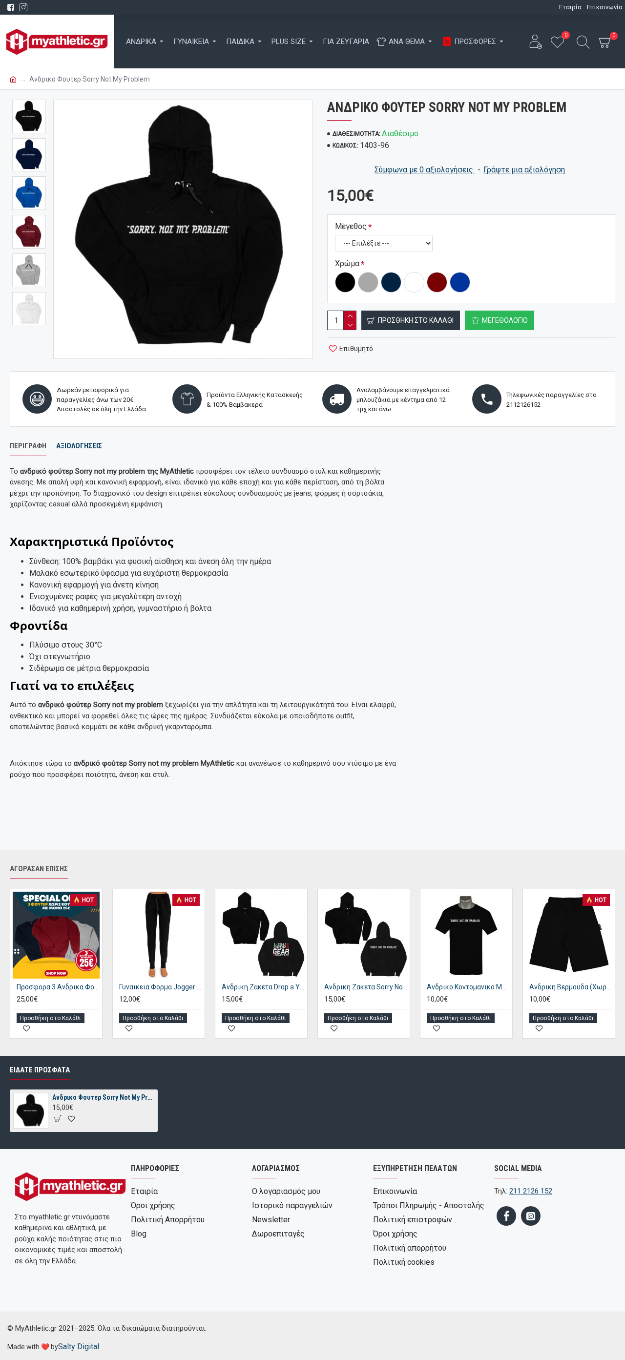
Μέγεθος (351, 226)
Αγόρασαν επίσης (39, 868)
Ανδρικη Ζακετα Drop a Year (263, 987)
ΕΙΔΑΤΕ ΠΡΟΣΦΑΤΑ (40, 1070)
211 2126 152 (530, 1191)
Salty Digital (78, 1346)
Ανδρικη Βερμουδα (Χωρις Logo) (570, 987)
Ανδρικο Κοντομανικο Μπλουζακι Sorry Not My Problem (468, 987)
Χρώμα (347, 263)
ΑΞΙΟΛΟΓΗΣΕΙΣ (79, 445)
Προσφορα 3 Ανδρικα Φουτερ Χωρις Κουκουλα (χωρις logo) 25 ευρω (58, 987)
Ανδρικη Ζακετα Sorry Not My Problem (365, 987)
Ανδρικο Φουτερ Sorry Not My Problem (103, 1097)
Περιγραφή (28, 445)
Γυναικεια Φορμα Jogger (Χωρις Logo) (160, 987)
